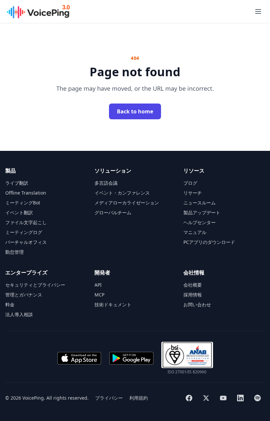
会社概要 (192, 285)
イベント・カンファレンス (122, 193)
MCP (99, 295)
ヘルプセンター (199, 222)
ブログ (190, 183)
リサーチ (192, 193)
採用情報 (192, 295)
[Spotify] (257, 398)
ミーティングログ (23, 232)
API (98, 285)
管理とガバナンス (23, 295)
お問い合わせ (197, 304)
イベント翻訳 (19, 212)
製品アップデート (201, 212)
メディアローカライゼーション (126, 202)
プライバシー (109, 398)
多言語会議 (106, 183)
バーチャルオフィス (26, 242)
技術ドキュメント (112, 304)
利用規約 (138, 398)
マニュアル (194, 232)
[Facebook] (189, 398)
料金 (9, 304)
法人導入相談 (19, 314)
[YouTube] (223, 398)
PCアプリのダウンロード (209, 242)
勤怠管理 (14, 252)
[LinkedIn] (240, 398)
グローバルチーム (112, 212)
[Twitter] (206, 398)
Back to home (135, 111)
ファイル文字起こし (26, 222)
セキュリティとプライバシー (35, 285)
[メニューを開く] (258, 11)
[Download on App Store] (79, 358)
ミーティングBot (22, 202)
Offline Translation (25, 193)
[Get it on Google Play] (131, 358)
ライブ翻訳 (16, 183)
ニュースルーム (199, 202)
